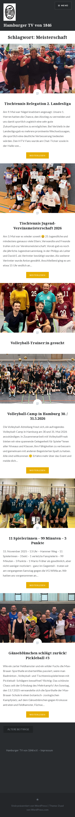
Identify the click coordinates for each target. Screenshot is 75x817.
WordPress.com (39, 809)
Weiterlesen (37, 155)
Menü (64, 5)
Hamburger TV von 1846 (27, 25)
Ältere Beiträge (18, 729)
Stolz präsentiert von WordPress (29, 805)
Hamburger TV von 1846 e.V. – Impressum (29, 750)
